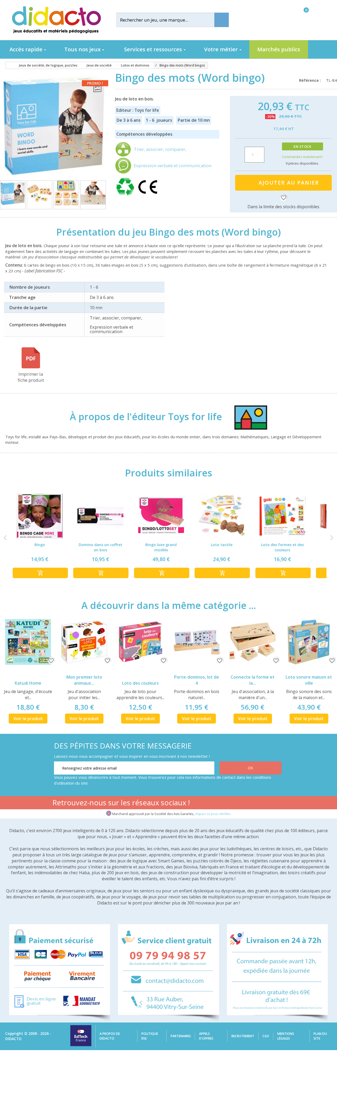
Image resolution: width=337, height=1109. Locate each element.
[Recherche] (221, 20)
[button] (5, 538)
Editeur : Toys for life (137, 110)
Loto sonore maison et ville (309, 680)
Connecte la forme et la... (253, 680)
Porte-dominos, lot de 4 (196, 680)
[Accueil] (8, 65)
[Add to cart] (40, 573)
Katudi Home (28, 683)
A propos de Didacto (110, 1036)
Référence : (311, 80)
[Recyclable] (126, 196)
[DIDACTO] (56, 20)
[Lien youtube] (243, 803)
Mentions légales (285, 1036)
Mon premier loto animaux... (84, 680)
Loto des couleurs (140, 683)
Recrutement (242, 1036)
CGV (265, 1036)
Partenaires (181, 1036)
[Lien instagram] (259, 803)
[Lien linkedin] (276, 803)
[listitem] (40, 538)
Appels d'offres (206, 1036)
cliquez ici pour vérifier (212, 814)
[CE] (147, 196)
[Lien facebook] (226, 803)
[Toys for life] (245, 416)
